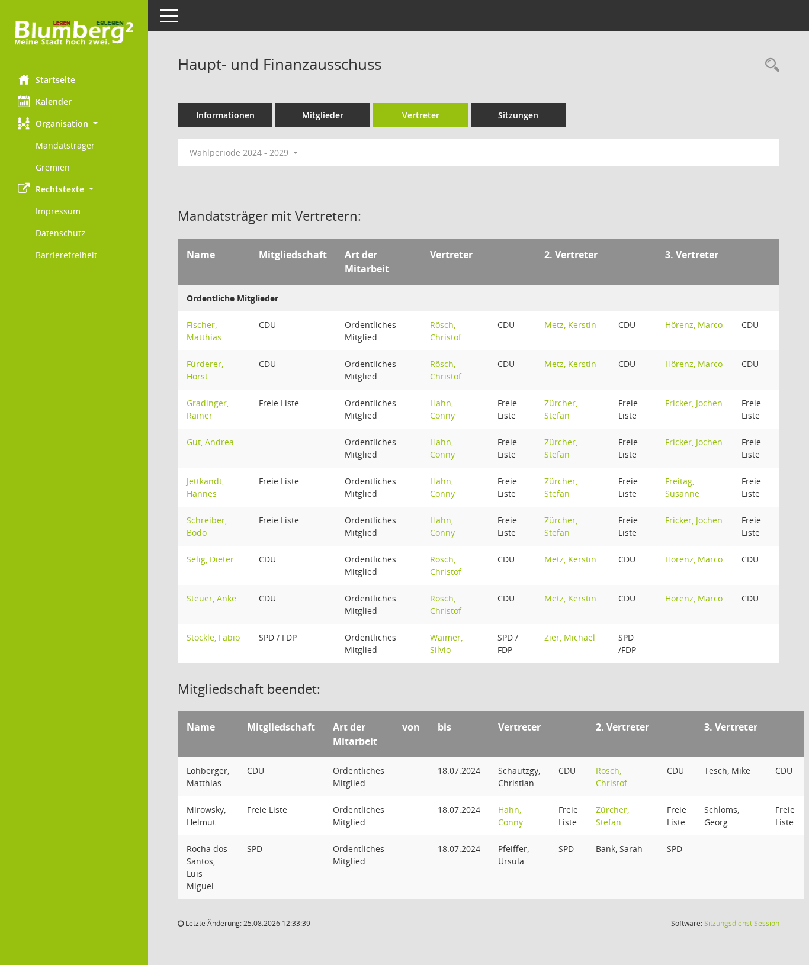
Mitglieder (322, 115)
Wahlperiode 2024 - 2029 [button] (240, 152)
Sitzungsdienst (741, 923)
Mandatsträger (65, 145)
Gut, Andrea (210, 442)
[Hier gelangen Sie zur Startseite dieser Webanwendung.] (74, 33)
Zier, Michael (569, 637)
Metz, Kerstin (570, 324)
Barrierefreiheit (66, 254)
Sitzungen (518, 115)
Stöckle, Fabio (213, 637)
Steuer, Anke (211, 598)
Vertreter (420, 115)
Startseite (55, 79)
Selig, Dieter (210, 559)
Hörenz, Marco (694, 324)
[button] (74, 123)
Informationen (225, 115)
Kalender (54, 101)
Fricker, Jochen (694, 402)
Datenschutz (60, 233)
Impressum (58, 211)
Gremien (53, 167)
